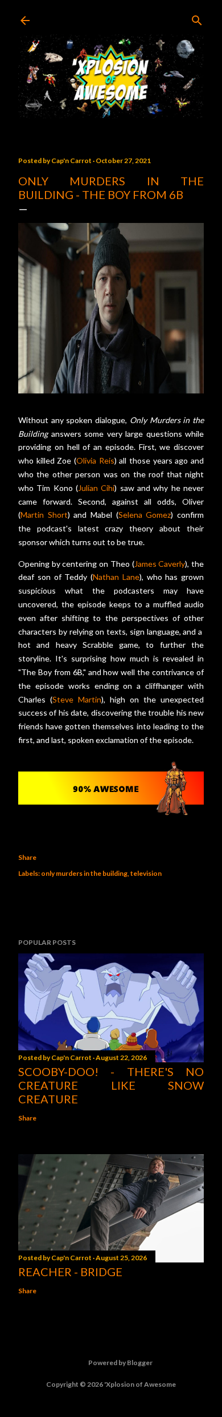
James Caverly (160, 564)
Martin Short (44, 514)
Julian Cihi (96, 488)
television (146, 873)
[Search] (197, 18)
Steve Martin (76, 699)
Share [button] (27, 857)
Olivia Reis (95, 460)
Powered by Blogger (120, 1362)
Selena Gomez (144, 514)
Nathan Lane (116, 577)
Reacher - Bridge (70, 1271)
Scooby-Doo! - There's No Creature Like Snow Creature (111, 1085)
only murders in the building (84, 873)
